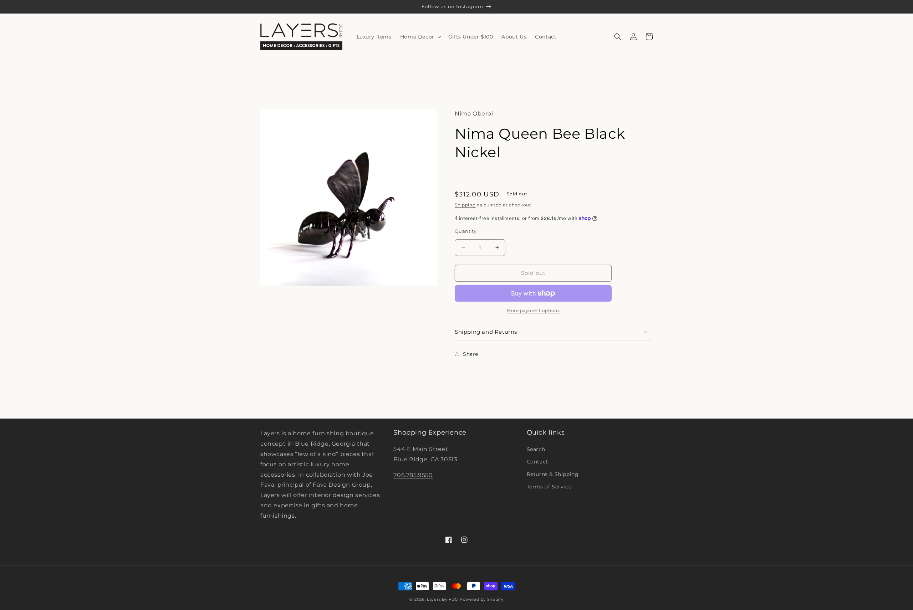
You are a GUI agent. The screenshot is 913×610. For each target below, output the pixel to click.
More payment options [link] (533, 310)
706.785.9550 (413, 475)
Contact (537, 461)
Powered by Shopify (482, 599)
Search (536, 449)
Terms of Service (549, 486)
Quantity (465, 231)
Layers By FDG (442, 599)
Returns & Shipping (553, 474)
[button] (420, 36)
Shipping (465, 204)
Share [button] (470, 354)
